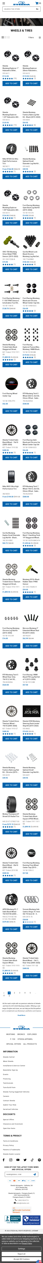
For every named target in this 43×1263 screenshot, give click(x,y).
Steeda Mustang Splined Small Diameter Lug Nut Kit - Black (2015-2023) (31, 161)
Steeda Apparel (25, 1039)
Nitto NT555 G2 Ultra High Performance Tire (10, 161)
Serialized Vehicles (10, 1109)
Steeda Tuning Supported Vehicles (16, 1092)
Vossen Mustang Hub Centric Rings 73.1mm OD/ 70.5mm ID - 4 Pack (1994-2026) (31, 911)
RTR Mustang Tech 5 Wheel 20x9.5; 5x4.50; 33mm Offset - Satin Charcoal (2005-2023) (31, 396)
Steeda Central (9, 1057)
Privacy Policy (8, 1145)
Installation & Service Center (14, 1066)
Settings (21, 1249)
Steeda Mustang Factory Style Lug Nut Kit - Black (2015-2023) (31, 114)
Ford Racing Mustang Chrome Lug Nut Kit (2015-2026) (11, 630)
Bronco (21, 1034)
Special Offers (13, 1044)
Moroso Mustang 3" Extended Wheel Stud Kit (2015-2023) (31, 630)
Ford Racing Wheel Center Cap (10, 395)
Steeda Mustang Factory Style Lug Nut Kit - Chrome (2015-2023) (11, 770)
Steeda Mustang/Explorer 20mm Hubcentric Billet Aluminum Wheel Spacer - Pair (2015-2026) (31, 68)
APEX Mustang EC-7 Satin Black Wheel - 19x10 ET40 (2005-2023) (10, 911)
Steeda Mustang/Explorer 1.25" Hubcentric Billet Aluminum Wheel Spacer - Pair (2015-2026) (11, 114)
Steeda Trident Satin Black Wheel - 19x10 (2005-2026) (10, 442)
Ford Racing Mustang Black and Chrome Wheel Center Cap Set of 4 (31, 300)
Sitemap (35, 1231)
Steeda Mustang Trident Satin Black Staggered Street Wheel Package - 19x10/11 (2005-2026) (11, 347)
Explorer (32, 1034)
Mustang (10, 1034)
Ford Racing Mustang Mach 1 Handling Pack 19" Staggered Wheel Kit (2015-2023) (31, 535)
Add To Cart (11, 130)
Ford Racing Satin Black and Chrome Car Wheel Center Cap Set (31, 442)
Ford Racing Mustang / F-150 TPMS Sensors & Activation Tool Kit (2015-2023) (11, 300)
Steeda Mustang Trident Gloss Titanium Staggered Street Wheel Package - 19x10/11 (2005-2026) (11, 581)
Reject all (21, 1254)
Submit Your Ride (9, 1105)
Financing (7, 1079)
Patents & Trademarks (11, 1150)
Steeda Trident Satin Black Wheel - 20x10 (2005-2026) (10, 865)
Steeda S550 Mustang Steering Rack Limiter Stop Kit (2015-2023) (31, 723)
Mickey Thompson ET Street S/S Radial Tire (11, 815)
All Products (30, 1044)
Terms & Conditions (10, 1141)
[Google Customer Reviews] (21, 1210)
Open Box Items (9, 1128)
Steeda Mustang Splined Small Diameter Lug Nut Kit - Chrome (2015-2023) (31, 770)
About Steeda (8, 1061)
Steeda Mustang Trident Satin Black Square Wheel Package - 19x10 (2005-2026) (10, 960)
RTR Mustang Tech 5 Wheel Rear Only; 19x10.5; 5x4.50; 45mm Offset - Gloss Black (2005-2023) (11, 677)
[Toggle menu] (6, 3)
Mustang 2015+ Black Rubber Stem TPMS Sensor (31, 581)
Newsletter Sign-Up (10, 1070)
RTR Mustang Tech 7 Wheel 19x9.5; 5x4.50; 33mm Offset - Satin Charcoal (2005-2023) (31, 488)
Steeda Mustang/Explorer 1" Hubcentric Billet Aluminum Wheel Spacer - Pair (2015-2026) (11, 68)
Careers (6, 1096)
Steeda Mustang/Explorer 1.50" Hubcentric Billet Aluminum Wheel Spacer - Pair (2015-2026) (11, 207)
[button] (2, 38)
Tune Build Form (9, 1087)
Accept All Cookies (22, 1259)
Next (9, 995)
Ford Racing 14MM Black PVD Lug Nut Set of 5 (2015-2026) (31, 677)
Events (5, 1074)
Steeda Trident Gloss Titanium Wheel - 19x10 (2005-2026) (11, 723)
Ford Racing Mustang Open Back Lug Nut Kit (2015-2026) (31, 207)
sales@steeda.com (22, 1203)
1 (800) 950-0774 (22, 1200)
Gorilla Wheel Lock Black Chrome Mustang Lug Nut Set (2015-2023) (31, 254)
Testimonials (8, 1083)
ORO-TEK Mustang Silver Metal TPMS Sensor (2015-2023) (10, 254)
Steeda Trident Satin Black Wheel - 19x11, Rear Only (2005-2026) (31, 960)
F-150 (12, 1039)
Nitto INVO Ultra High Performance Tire (11, 487)
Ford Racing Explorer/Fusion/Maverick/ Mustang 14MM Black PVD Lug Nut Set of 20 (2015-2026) (31, 347)
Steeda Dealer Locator (11, 1154)
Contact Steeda (9, 1100)
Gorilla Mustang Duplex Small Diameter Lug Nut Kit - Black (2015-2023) (11, 535)
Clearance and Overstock (13, 1124)
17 (4, 996)
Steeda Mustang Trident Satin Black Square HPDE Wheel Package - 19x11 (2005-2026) (30, 816)
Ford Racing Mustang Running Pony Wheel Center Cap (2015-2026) (31, 865)
